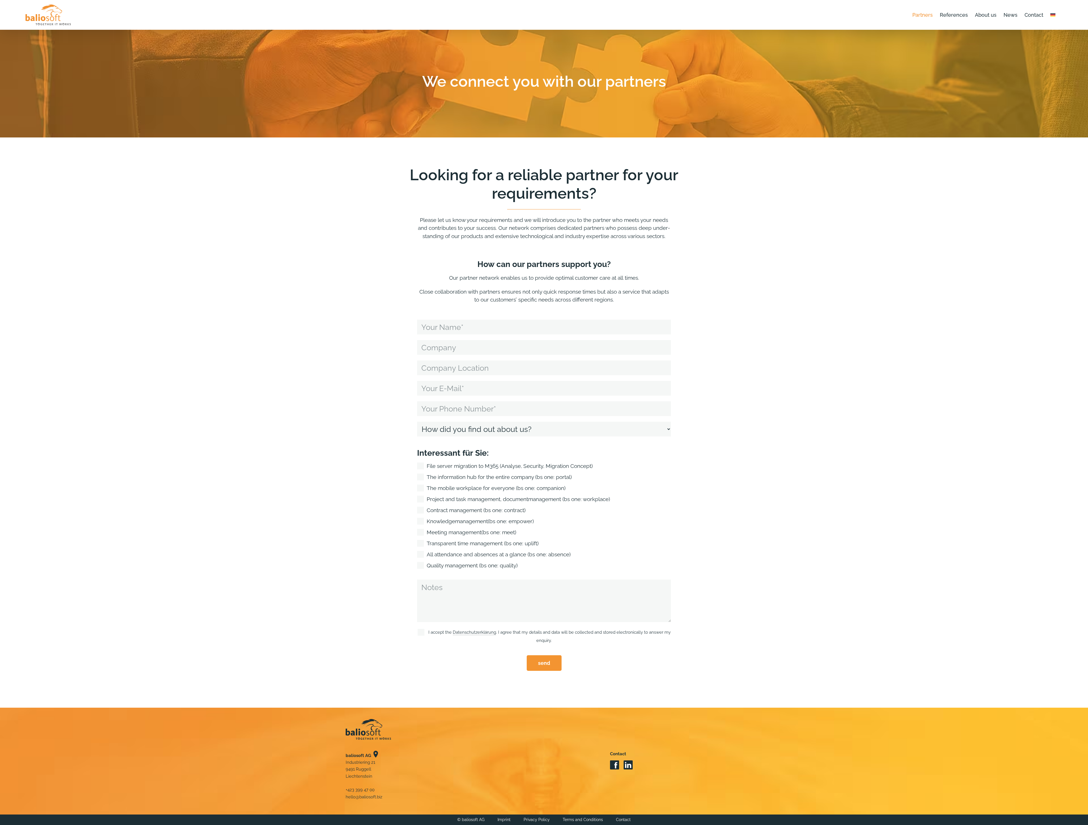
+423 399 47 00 (360, 789)
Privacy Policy (537, 819)
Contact (623, 819)
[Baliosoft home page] (368, 729)
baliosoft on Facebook (614, 765)
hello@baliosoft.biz (364, 796)
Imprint (504, 819)
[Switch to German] (1052, 15)
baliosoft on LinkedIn (628, 765)
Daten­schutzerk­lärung (474, 632)
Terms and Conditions (583, 819)
